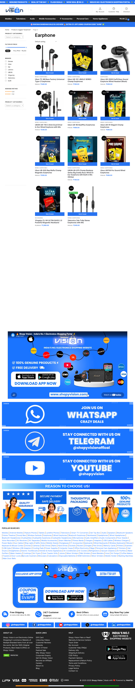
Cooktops (27, 553)
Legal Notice (74, 668)
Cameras (36, 545)
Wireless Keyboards (117, 543)
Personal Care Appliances (106, 548)
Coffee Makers (127, 553)
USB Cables (108, 540)
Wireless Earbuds (35, 535)
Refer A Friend (41, 648)
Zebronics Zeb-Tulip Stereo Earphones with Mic (79, 221)
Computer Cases (66, 548)
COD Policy (73, 655)
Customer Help (114, 11)
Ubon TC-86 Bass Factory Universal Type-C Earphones (49, 80)
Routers (80, 545)
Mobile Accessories (49, 540)
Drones (28, 545)
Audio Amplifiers (91, 538)
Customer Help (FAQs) (78, 648)
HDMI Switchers (83, 556)
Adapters (98, 540)
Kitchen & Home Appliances (50, 551)
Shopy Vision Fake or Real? (80, 637)
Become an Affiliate (44, 660)
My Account (100, 11)
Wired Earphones (41, 77)
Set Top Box (95, 533)
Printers (120, 545)
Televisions (65, 533)
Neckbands (39, 218)
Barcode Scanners (29, 556)
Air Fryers (37, 553)
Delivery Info (74, 650)
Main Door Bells (9, 558)
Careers (39, 663)
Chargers (89, 540)
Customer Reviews (43, 642)
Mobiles (5, 533)
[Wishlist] (61, 48)
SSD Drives (45, 545)
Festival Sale (41, 650)
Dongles (88, 545)
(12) (9, 94)
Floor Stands (122, 538)
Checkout (126, 11)
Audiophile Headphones (61, 538)
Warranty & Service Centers (80, 640)
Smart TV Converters (80, 533)
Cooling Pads (38, 548)
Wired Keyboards (101, 543)
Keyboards (88, 543)
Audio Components (108, 538)
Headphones (103, 535)
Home (7, 30)
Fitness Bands (78, 540)
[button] (125, 19)
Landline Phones (52, 533)
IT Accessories (76, 543)
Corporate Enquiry (43, 655)
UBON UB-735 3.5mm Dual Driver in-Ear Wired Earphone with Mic (48, 126)
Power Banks (7, 543)
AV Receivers (22, 540)
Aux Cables (18, 543)
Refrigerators (94, 551)
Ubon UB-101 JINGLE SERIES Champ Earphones (79, 80)
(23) (10, 91)
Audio (104, 533)
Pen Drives (97, 545)
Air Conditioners (70, 551)
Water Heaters (16, 553)
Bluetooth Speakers (125, 533)
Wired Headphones (117, 535)
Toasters (6, 556)
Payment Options (75, 658)
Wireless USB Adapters (22, 548)
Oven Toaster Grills (50, 553)
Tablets (42, 533)
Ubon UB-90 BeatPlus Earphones (81, 125)
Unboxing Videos (43, 640)
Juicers (62, 553)
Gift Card (39, 637)
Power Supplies (51, 548)
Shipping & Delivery (76, 653)
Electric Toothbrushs (29, 551)
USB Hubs (7, 548)
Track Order (73, 642)
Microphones (78, 538)
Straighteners (14, 551)
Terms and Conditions (77, 663)
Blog (37, 668)
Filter (7, 51)
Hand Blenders (98, 553)
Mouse (129, 543)
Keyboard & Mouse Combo (13, 545)
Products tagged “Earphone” (21, 30)
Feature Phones (31, 533)
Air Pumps (115, 553)
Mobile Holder (111, 556)
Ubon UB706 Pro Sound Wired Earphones (112, 171)
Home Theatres (9, 535)
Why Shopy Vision (43, 653)
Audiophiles (26, 538)
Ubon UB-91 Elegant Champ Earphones (111, 126)
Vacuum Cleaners (108, 551)
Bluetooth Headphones (11, 538)
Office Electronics (81, 548)
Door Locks (16, 556)
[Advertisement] (15, 148)
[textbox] (14, 37)
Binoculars (42, 556)
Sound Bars (21, 535)
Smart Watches (65, 540)
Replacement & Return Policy (80, 660)
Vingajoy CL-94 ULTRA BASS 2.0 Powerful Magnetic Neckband (48, 221)
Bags (92, 548)
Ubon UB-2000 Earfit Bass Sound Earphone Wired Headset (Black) (114, 80)
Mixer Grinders (72, 553)
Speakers (111, 533)
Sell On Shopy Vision (44, 658)
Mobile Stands (52, 543)
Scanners (128, 545)
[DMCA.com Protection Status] (18, 655)
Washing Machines (125, 556)
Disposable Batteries (67, 556)
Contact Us (73, 671)
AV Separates (34, 540)
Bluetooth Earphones (77, 535)
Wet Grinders (85, 553)
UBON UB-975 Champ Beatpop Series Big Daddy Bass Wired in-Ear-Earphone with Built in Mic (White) (81, 173)
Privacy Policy (74, 666)
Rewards (39, 645)
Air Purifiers (121, 551)
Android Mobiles (16, 533)
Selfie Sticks (40, 543)
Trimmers (122, 548)
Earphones (104, 77)
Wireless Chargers (121, 540)
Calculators (52, 556)
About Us (39, 666)
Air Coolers (82, 551)
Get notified (49, 89)
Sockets (72, 545)
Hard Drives (63, 545)
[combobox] (14, 37)
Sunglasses (64, 543)
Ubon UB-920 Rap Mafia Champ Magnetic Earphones (48, 171)
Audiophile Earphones (42, 538)
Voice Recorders (8, 540)
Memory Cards (109, 545)
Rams (54, 545)
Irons (107, 553)
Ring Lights (29, 543)
